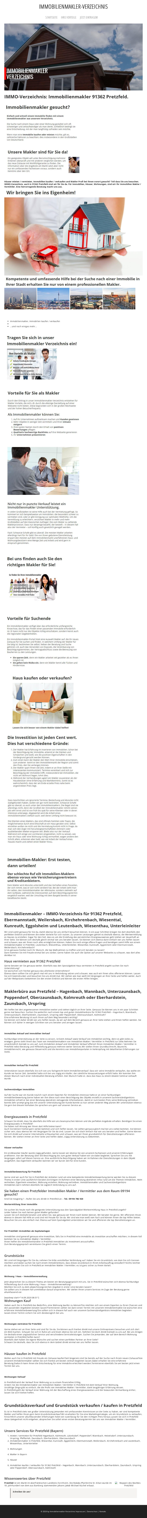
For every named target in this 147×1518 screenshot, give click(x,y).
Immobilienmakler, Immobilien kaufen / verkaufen (35, 321)
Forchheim (63, 1483)
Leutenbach (42, 944)
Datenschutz (92, 1511)
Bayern (23, 1454)
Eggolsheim (106, 944)
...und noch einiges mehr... (23, 326)
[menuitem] (53, 17)
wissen (51, 1039)
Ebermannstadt (125, 944)
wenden (16, 1265)
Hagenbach (118, 1012)
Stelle (7, 1051)
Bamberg (38, 1485)
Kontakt (102, 1511)
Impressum (80, 1511)
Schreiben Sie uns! (21, 1491)
